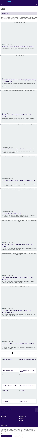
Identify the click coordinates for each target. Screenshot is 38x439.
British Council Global (4, 425)
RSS (3, 420)
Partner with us (3, 411)
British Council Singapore (3, 1)
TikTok (22, 420)
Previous (2, 353)
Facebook (4, 416)
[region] (19, 433)
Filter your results (8, 14)
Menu (2, 4)
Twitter (4, 418)
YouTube (22, 418)
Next (36, 353)
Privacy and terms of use (5, 426)
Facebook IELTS (23, 416)
